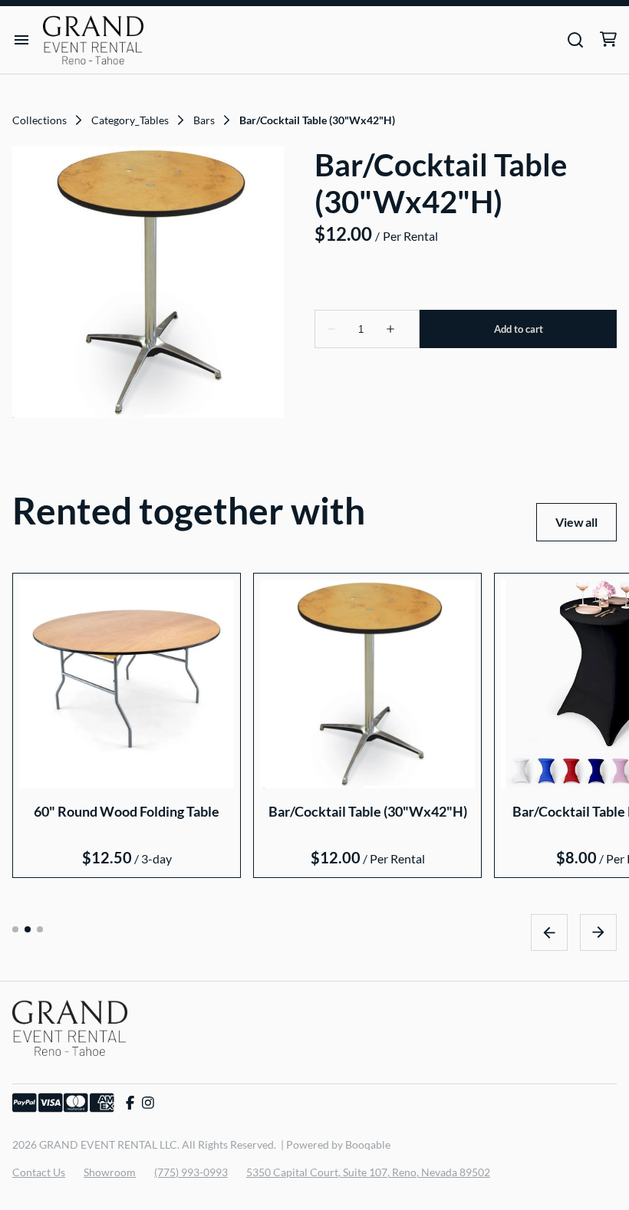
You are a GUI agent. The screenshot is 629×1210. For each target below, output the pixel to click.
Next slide (598, 931)
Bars (204, 120)
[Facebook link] (130, 1103)
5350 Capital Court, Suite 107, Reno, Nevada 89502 (368, 1172)
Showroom (110, 1172)
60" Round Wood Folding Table (126, 810)
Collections (39, 120)
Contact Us (38, 1172)
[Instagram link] (148, 1103)
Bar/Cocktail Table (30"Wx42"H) (367, 810)
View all (576, 522)
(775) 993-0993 (191, 1172)
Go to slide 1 (15, 928)
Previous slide (549, 931)
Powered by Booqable (338, 1144)
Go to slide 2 (27, 928)
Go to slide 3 (40, 928)
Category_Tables (130, 120)
